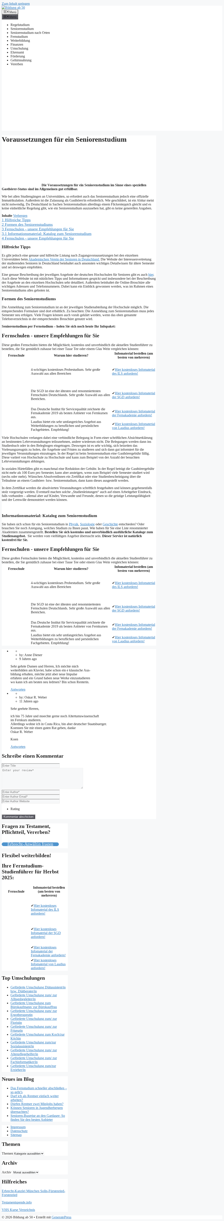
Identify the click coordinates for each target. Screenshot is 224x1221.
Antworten (17, 689)
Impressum (18, 1127)
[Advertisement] (112, 100)
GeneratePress (61, 1217)
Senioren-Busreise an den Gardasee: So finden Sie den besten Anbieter (37, 1117)
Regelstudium (20, 25)
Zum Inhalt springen (16, 3)
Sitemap (16, 1135)
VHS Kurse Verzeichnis (18, 1210)
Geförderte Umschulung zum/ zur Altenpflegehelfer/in (33, 1052)
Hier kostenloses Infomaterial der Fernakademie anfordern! (133, 413)
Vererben (16, 64)
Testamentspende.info (17, 1202)
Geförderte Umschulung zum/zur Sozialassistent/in (33, 1044)
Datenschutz (19, 1131)
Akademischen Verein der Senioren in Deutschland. (64, 259)
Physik (73, 524)
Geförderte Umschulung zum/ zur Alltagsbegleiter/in (33, 997)
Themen (7, 1153)
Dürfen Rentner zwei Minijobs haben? (36, 1104)
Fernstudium (19, 36)
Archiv (6, 1172)
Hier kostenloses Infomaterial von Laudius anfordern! (133, 426)
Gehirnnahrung (21, 60)
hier (150, 274)
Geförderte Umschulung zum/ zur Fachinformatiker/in (33, 1060)
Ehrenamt (17, 52)
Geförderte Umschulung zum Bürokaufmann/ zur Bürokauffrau (33, 1005)
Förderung (17, 56)
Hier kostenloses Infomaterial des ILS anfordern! (133, 371)
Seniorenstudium (22, 29)
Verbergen (20, 215)
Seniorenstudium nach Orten (30, 32)
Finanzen (16, 44)
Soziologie (87, 524)
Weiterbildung (20, 40)
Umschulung (19, 48)
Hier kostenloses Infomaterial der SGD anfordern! (133, 395)
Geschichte (110, 524)
